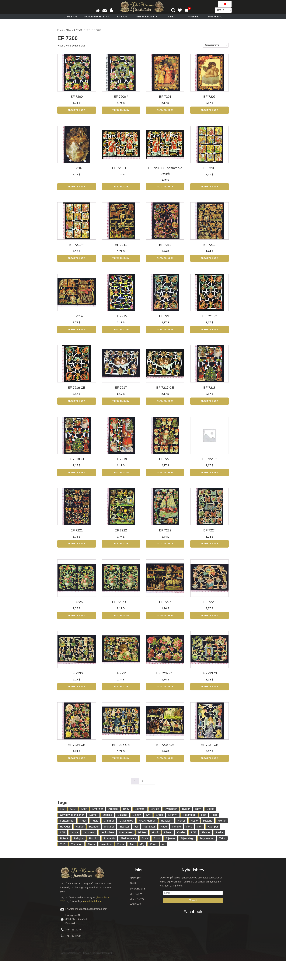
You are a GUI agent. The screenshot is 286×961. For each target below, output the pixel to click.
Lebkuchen (107, 832)
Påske (219, 832)
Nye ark (122, 16)
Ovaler (181, 832)
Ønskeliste (137, 888)
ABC (73, 808)
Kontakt (135, 904)
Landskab (89, 832)
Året (132, 844)
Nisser (168, 832)
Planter (206, 832)
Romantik (109, 838)
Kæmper (213, 826)
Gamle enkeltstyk (96, 16)
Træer (91, 844)
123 (62, 808)
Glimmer (109, 820)
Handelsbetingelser (70, 953)
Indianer (109, 826)
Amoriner (97, 808)
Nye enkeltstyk (146, 16)
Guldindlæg (126, 820)
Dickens (122, 814)
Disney (137, 814)
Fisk (203, 814)
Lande (74, 832)
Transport (76, 844)
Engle (159, 814)
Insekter (124, 826)
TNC (63, 844)
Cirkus (210, 808)
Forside (193, 16)
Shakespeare (128, 838)
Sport (157, 838)
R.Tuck (64, 838)
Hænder (94, 826)
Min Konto (215, 16)
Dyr (148, 814)
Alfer (84, 808)
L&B (62, 832)
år (163, 844)
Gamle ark (71, 16)
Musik (155, 832)
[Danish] (224, 4)
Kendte (176, 826)
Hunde (80, 826)
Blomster (140, 808)
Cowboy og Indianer (72, 814)
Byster (186, 808)
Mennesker (126, 832)
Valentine (106, 844)
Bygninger (171, 808)
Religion (79, 838)
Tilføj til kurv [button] (76, 110)
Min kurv (136, 893)
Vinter (120, 844)
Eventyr (172, 814)
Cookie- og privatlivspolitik (98, 953)
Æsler (153, 844)
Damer (93, 814)
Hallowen (166, 820)
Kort (199, 826)
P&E (193, 832)
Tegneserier (207, 838)
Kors (189, 826)
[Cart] (187, 11)
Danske (107, 814)
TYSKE (81, 30)
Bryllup (155, 808)
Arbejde (113, 808)
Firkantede (189, 814)
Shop (133, 883)
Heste (194, 820)
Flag (214, 814)
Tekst (222, 838)
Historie (207, 820)
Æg (142, 844)
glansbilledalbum (92, 901)
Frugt (83, 820)
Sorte (145, 838)
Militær (142, 832)
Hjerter (222, 820)
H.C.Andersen (147, 820)
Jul (136, 826)
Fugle (95, 820)
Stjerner (170, 838)
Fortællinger (67, 820)
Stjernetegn (187, 838)
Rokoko (93, 838)
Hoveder (65, 826)
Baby (126, 808)
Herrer (181, 820)
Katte (164, 826)
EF (88, 30)
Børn (198, 808)
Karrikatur (149, 826)
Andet (171, 16)
